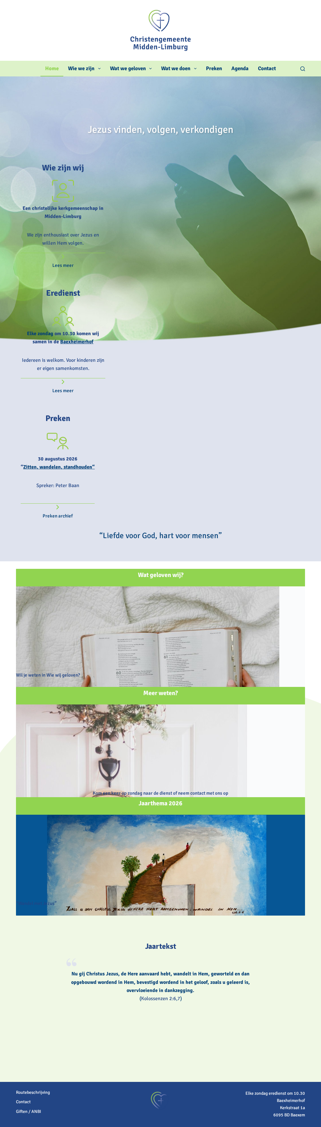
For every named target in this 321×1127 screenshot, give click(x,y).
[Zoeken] (302, 68)
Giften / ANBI (28, 1111)
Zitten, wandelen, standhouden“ (59, 467)
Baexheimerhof (76, 342)
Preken (214, 68)
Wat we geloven (128, 68)
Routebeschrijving (33, 1092)
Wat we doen (175, 68)
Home (52, 68)
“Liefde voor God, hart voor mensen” (160, 535)
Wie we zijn (81, 68)
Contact (267, 68)
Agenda (240, 68)
